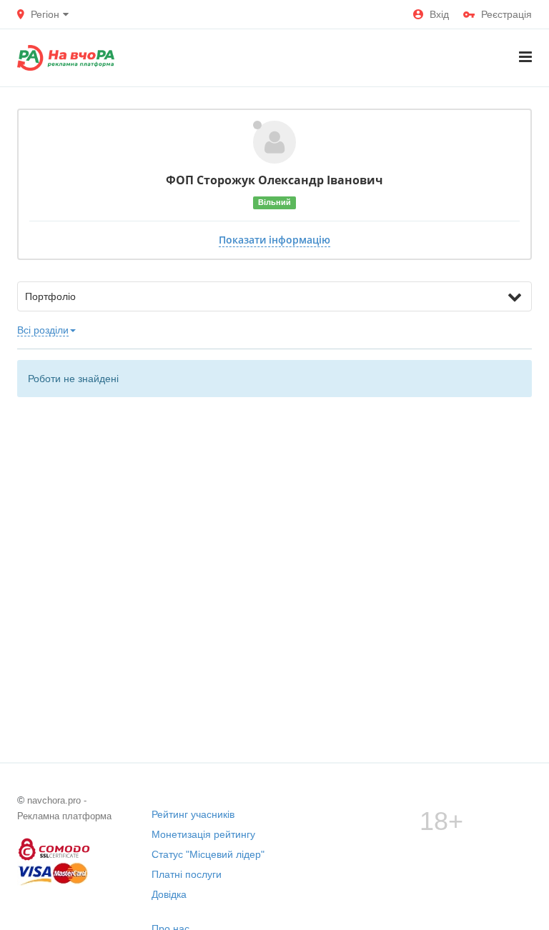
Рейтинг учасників (193, 814)
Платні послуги (187, 874)
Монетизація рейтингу (203, 834)
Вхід (439, 14)
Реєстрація (506, 14)
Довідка (169, 894)
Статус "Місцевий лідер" (208, 854)
